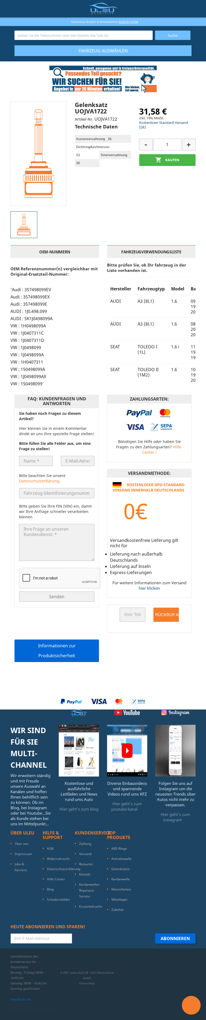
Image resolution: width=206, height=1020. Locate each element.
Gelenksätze (120, 869)
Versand (85, 854)
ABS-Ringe (119, 848)
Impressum (23, 854)
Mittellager (119, 899)
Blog (50, 889)
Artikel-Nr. (84, 119)
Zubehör (117, 909)
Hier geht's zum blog (79, 809)
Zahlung (85, 843)
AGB (50, 848)
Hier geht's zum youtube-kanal (126, 806)
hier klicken (149, 588)
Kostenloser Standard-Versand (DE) (163, 125)
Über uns (21, 843)
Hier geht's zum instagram (175, 817)
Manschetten (121, 889)
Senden (56, 597)
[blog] (79, 750)
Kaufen (167, 160)
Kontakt (84, 874)
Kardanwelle (120, 879)
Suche (173, 35)
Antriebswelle (121, 858)
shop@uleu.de (20, 999)
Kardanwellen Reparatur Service (89, 890)
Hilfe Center (56, 879)
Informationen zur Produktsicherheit (57, 651)
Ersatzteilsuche (90, 906)
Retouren (86, 864)
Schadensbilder (58, 899)
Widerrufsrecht (58, 858)
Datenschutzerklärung (39, 480)
